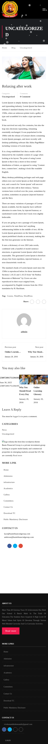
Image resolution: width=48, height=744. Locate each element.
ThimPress (18, 296)
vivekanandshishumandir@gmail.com (17, 724)
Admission (8, 476)
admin (24, 331)
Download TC (9, 513)
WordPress (28, 296)
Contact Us (8, 507)
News (4, 430)
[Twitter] (38, 302)
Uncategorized (26, 48)
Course (10, 296)
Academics (8, 488)
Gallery (7, 495)
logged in (17, 416)
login (8, 740)
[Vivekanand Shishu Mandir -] (10, 9)
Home (4, 48)
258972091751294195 (9, 378)
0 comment (25, 97)
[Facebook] (32, 302)
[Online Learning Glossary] (41, 379)
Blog (13, 48)
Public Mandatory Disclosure (16, 519)
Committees (8, 501)
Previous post (10, 347)
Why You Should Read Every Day (25, 390)
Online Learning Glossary (38, 390)
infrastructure (9, 482)
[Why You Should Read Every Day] (26, 379)
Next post (39, 347)
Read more (17, 455)
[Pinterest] (44, 302)
